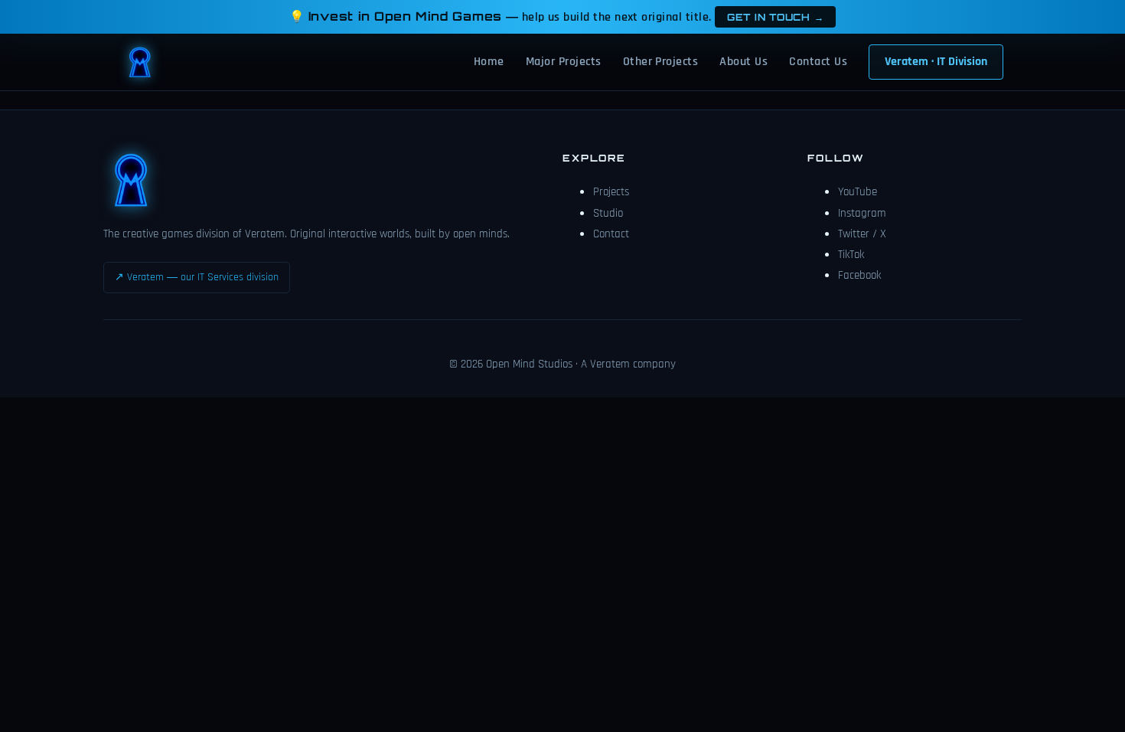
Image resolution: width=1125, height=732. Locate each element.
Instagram (862, 213)
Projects (611, 192)
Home (489, 62)
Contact (611, 234)
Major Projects (564, 62)
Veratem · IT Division (936, 62)
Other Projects (661, 62)
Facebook (859, 275)
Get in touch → (775, 17)
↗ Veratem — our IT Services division (197, 277)
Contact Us (818, 62)
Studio (608, 213)
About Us (743, 62)
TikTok (851, 254)
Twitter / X (862, 234)
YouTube (857, 192)
